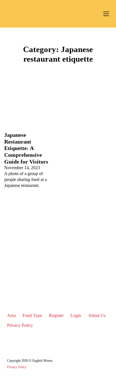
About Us (97, 315)
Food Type (32, 315)
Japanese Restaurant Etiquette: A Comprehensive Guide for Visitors (26, 148)
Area (11, 315)
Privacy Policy (20, 325)
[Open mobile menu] (106, 14)
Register (56, 315)
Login (75, 315)
